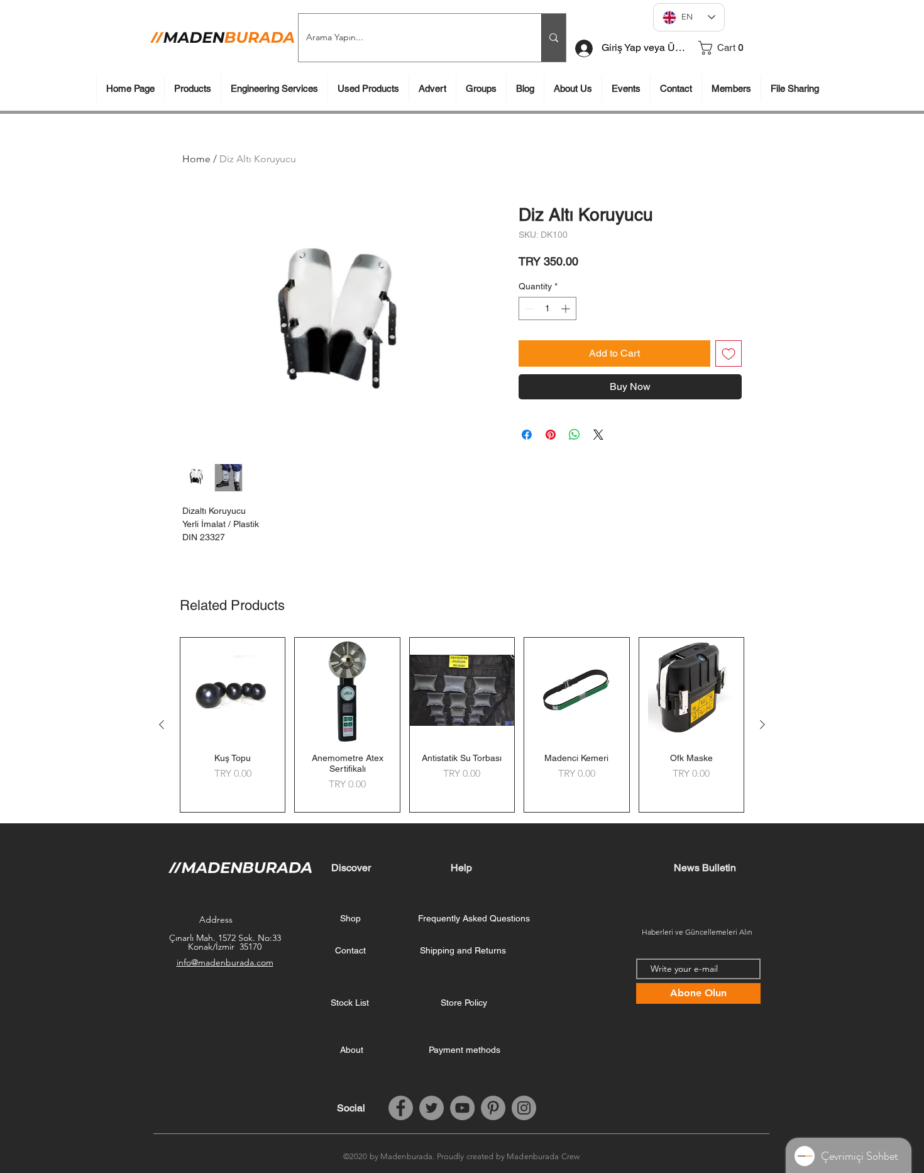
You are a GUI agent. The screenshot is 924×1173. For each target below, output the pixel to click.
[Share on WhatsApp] (574, 434)
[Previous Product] (161, 724)
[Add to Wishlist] (728, 353)
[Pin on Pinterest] (550, 434)
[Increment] (567, 308)
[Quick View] (232, 690)
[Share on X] (598, 434)
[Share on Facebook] (526, 434)
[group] (462, 725)
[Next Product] (762, 724)
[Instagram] (524, 1108)
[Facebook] (400, 1108)
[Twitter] (431, 1108)
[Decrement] (528, 308)
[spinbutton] (547, 308)
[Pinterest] (493, 1108)
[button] (734, 48)
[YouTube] (462, 1108)
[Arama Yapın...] (553, 38)
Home (196, 159)
